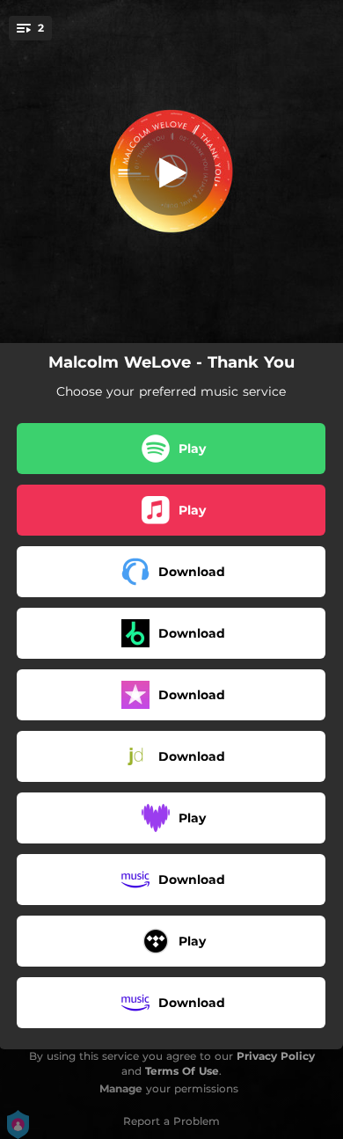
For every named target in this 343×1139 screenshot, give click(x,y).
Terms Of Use (182, 1070)
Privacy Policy (276, 1055)
